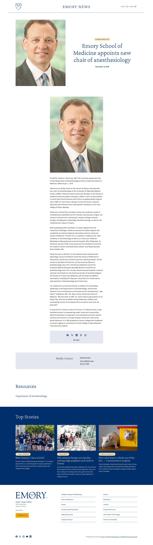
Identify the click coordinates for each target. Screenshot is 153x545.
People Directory (67, 520)
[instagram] (23, 537)
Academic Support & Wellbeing (71, 494)
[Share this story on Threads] (81, 335)
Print (78, 340)
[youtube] (27, 537)
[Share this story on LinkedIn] (77, 335)
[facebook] (17, 537)
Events (63, 504)
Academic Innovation (102, 39)
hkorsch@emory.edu (87, 361)
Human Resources (109, 510)
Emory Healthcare (67, 499)
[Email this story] (85, 335)
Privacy (103, 537)
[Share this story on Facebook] (68, 335)
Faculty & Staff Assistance (69, 510)
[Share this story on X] (72, 335)
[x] (20, 537)
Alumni (105, 494)
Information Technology (111, 515)
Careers (106, 504)
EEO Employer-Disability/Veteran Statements (124, 537)
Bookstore (106, 499)
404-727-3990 (84, 364)
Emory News (76, 6)
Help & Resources (67, 515)
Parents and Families (110, 520)
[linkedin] (30, 537)
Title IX (108, 537)
